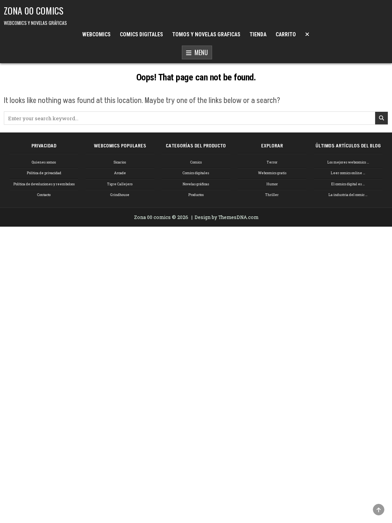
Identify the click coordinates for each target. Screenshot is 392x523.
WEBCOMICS (96, 34)
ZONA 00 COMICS (34, 10)
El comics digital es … (348, 184)
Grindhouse (119, 195)
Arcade (120, 173)
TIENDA (258, 34)
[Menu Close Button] (307, 34)
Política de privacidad (44, 173)
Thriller (272, 195)
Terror (272, 162)
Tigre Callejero (119, 184)
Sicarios (120, 162)
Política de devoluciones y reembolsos (44, 184)
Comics (196, 162)
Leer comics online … (348, 173)
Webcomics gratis (272, 173)
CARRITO (286, 34)
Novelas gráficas (196, 184)
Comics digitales (196, 173)
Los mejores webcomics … (348, 162)
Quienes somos (44, 162)
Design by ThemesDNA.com (226, 217)
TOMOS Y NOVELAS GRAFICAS (206, 34)
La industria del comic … (348, 195)
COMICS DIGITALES (141, 34)
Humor (272, 184)
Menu (199, 52)
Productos (196, 195)
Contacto (44, 195)
